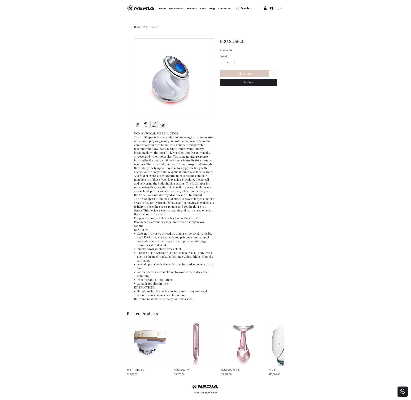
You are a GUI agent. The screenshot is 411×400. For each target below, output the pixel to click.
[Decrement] (222, 62)
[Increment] (232, 62)
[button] (191, 8)
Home (137, 27)
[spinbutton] (227, 62)
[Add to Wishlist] (273, 73)
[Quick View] (149, 344)
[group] (205, 349)
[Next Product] (280, 344)
